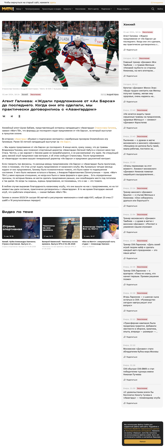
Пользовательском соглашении (138, 431)
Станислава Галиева (105, 127)
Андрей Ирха (112, 94)
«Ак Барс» (65, 141)
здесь (53, 2)
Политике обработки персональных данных (141, 429)
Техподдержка (158, 2)
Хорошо (143, 441)
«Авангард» (21, 139)
